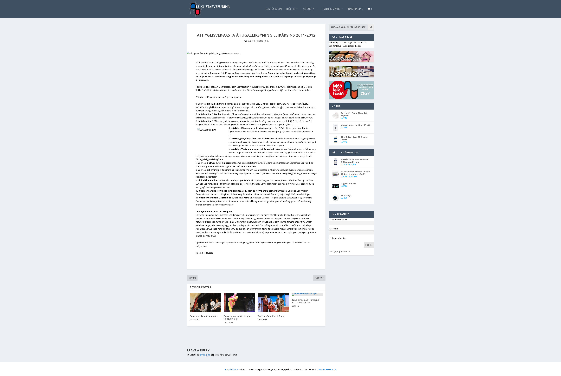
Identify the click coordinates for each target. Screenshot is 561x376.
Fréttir (290, 9)
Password (333, 228)
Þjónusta (308, 9)
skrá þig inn (205, 354)
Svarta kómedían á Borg (271, 316)
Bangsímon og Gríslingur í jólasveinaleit (238, 317)
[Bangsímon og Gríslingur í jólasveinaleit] (239, 302)
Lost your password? (339, 251)
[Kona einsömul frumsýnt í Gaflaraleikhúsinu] (307, 294)
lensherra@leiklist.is (327, 369)
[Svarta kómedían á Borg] (273, 302)
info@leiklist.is (231, 369)
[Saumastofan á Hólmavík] (205, 302)
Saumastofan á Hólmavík (204, 316)
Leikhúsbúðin (273, 9)
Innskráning (355, 9)
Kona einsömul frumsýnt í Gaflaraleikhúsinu (306, 301)
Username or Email (338, 219)
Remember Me (339, 238)
